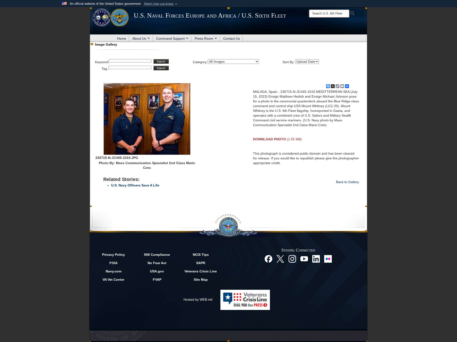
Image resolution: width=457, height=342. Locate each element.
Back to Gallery (347, 182)
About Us (139, 38)
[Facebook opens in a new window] (268, 258)
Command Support (170, 38)
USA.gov (157, 271)
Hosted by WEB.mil (198, 299)
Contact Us (231, 38)
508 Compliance (157, 254)
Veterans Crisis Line (200, 271)
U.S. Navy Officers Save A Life (135, 185)
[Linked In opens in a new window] (316, 258)
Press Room (204, 38)
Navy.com (113, 271)
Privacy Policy (113, 254)
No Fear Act (157, 263)
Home (121, 38)
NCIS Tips (201, 254)
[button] (161, 3)
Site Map (201, 279)
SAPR (200, 263)
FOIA (113, 263)
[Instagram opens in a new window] (292, 258)
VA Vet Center (113, 279)
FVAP (157, 279)
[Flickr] (328, 258)
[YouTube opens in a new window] (304, 258)
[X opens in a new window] (280, 258)
